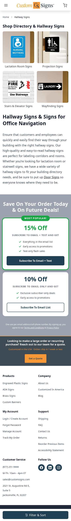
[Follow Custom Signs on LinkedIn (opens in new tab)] (50, 467)
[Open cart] (65, 5)
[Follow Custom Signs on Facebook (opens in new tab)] (41, 467)
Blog (40, 395)
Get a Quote (35, 358)
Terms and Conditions (34, 327)
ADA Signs (8, 389)
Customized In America (51, 389)
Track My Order (11, 437)
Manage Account (12, 431)
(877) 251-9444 (11, 466)
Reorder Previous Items (51, 443)
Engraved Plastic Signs (15, 383)
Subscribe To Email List (36, 307)
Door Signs (51, 177)
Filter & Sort (37, 515)
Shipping (43, 418)
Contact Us (44, 431)
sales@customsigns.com (16, 479)
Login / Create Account (15, 418)
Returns (42, 437)
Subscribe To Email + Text (35, 261)
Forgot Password (12, 425)
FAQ (40, 425)
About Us (43, 383)
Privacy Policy (53, 327)
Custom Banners (12, 402)
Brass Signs (9, 395)
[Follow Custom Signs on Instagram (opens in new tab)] (58, 467)
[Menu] (6, 5)
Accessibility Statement (51, 450)
